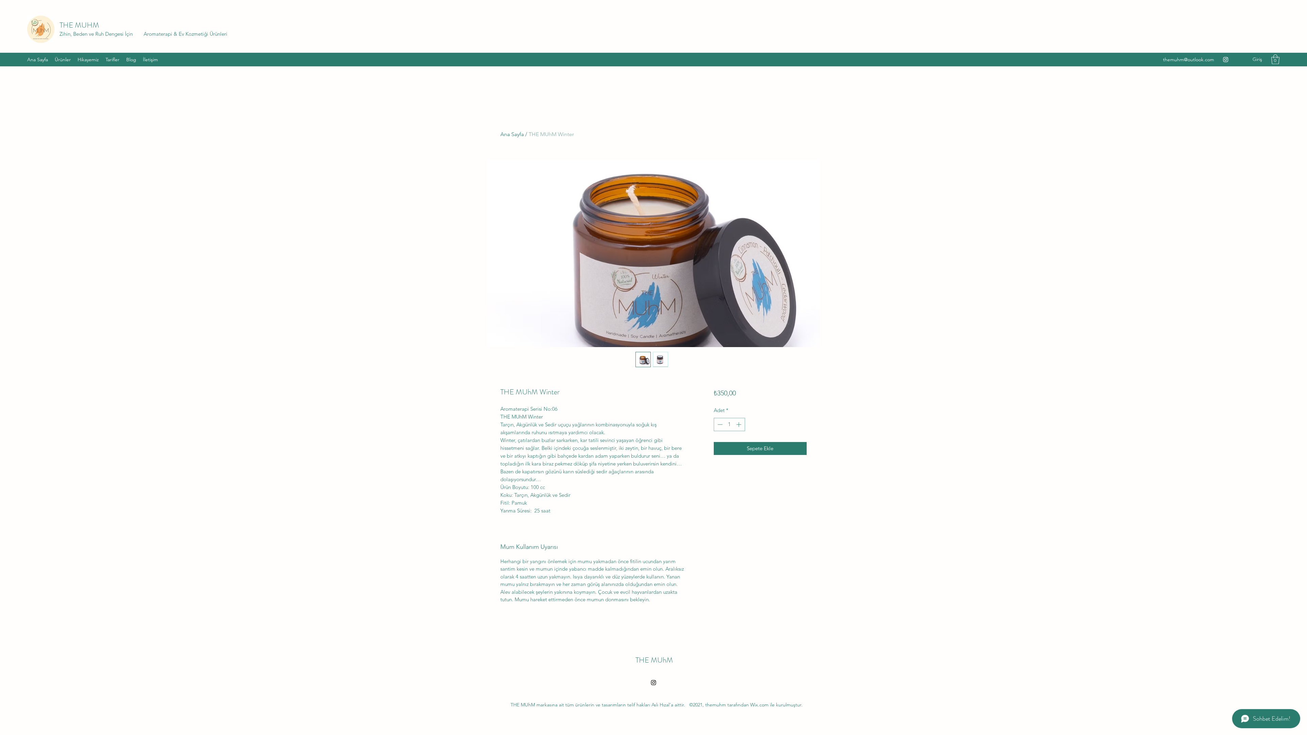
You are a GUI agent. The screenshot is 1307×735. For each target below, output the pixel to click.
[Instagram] (1225, 59)
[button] (1275, 59)
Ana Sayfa (512, 134)
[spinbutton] (729, 424)
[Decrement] (719, 424)
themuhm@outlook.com (1188, 59)
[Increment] (739, 424)
